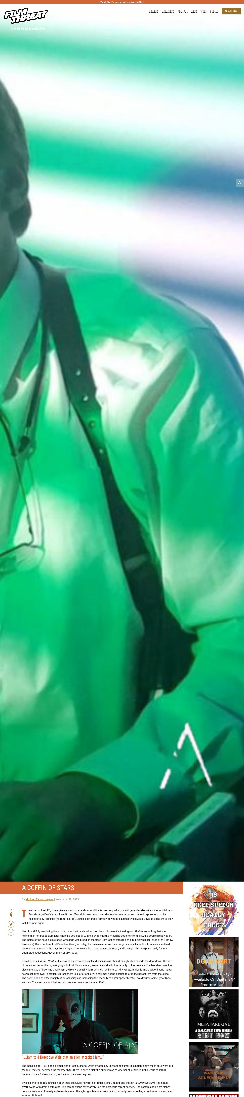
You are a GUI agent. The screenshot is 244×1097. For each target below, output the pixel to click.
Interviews (168, 11)
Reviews (153, 11)
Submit (214, 11)
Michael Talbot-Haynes (39, 899)
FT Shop (231, 11)
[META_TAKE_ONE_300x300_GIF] (214, 991)
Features (182, 11)
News (194, 11)
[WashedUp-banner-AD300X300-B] (214, 1043)
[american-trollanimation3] (214, 886)
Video (204, 11)
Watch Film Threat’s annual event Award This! (122, 2)
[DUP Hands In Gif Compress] (214, 938)
